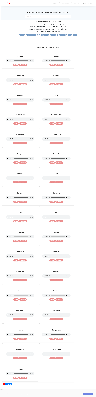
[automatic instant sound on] (90, 7)
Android (90, 3)
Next (9, 384)
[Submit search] (69, 17)
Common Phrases (65, 3)
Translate (23, 64)
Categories (54, 3)
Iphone (84, 3)
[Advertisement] (48, 40)
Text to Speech (76, 3)
